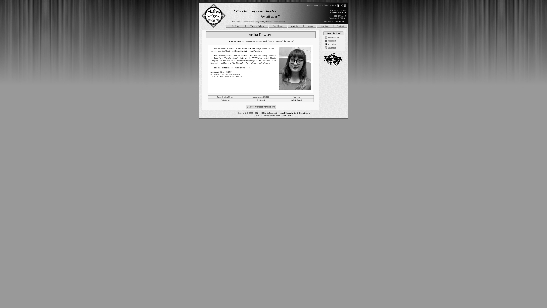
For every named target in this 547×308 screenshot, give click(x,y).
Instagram (332, 48)
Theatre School (257, 26)
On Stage (236, 26)
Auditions (295, 26)
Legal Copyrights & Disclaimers (294, 113)
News (310, 26)
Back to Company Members (261, 107)
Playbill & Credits (218, 76)
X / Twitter (332, 44)
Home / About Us (314, 5)
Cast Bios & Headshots (234, 76)
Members (325, 26)
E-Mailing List (329, 5)
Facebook (332, 41)
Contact (340, 26)
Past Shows (278, 26)
